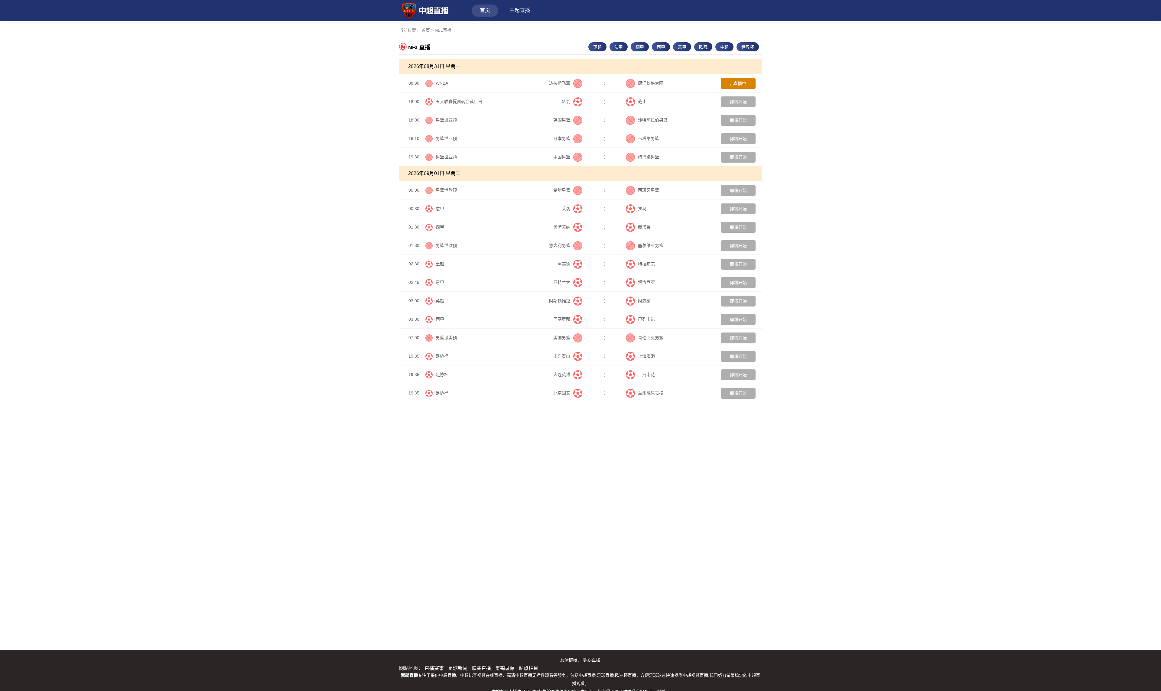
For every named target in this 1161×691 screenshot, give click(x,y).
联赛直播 (481, 668)
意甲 (682, 47)
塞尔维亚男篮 (650, 245)
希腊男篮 (561, 190)
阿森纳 (644, 300)
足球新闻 (457, 668)
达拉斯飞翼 (559, 83)
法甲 (618, 47)
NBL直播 (443, 30)
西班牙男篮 (648, 190)
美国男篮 (561, 337)
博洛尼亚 (646, 282)
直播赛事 (434, 668)
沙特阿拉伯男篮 (653, 120)
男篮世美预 (446, 337)
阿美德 (564, 263)
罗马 (642, 208)
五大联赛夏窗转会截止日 (459, 101)
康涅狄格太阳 (650, 83)
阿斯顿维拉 (559, 300)
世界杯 (747, 47)
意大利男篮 (559, 245)
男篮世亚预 (446, 120)
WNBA (442, 83)
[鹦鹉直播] (423, 10)
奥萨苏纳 (561, 227)
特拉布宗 (646, 263)
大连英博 (561, 374)
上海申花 (646, 374)
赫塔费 (644, 227)
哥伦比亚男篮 (650, 337)
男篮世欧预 (446, 190)
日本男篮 (561, 138)
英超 (597, 47)
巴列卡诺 (646, 319)
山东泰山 (561, 356)
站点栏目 (528, 668)
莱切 (566, 208)
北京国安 (561, 393)
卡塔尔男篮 (648, 138)
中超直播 (519, 10)
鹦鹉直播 (591, 659)
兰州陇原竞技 (650, 393)
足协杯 (442, 356)
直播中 (739, 83)
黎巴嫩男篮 (648, 156)
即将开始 (738, 101)
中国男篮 (561, 156)
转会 (566, 101)
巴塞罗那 (561, 319)
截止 (642, 101)
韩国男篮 (561, 120)
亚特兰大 (561, 282)
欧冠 (703, 47)
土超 (440, 263)
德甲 (640, 47)
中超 (724, 47)
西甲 (661, 47)
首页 (485, 10)
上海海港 (646, 356)
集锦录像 (505, 668)
